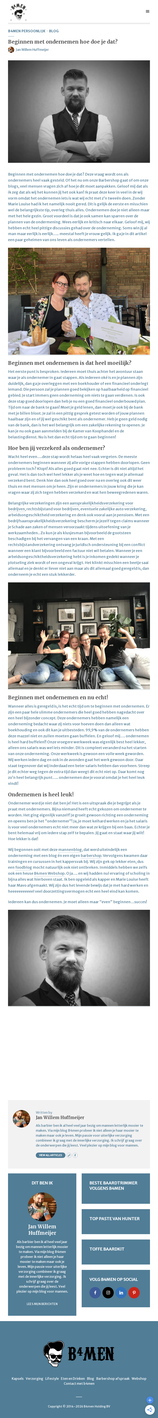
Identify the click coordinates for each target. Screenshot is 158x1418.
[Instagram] (108, 1292)
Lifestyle (52, 1378)
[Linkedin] (121, 1292)
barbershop (91, 855)
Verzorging (34, 1378)
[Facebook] (95, 1292)
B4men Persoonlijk (26, 31)
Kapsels (18, 1378)
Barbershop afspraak (113, 1378)
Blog (54, 31)
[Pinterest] (134, 1292)
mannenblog (70, 849)
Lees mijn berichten (42, 1304)
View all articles (50, 1155)
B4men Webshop (49, 873)
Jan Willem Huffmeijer (32, 50)
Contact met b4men (79, 1383)
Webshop (139, 1378)
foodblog (23, 867)
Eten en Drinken (73, 1378)
